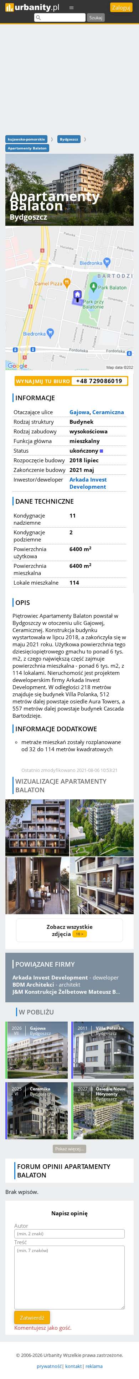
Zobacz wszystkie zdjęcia (70, 930)
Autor (21, 1225)
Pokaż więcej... (69, 1149)
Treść (20, 1242)
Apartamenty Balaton (27, 148)
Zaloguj (121, 7)
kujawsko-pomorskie (26, 139)
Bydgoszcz (69, 139)
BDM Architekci (33, 984)
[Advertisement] (69, 78)
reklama (94, 1366)
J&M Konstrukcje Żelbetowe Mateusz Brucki (71, 991)
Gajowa (79, 412)
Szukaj (95, 18)
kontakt (73, 1366)
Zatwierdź (32, 1317)
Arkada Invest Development (88, 483)
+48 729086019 (99, 381)
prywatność (49, 1366)
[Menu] (71, 7)
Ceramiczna (108, 412)
